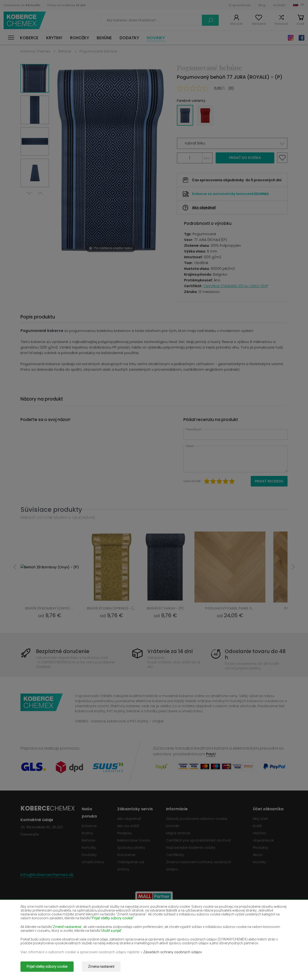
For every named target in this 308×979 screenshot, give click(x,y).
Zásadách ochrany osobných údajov (172, 952)
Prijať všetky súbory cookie (47, 966)
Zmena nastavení (101, 966)
